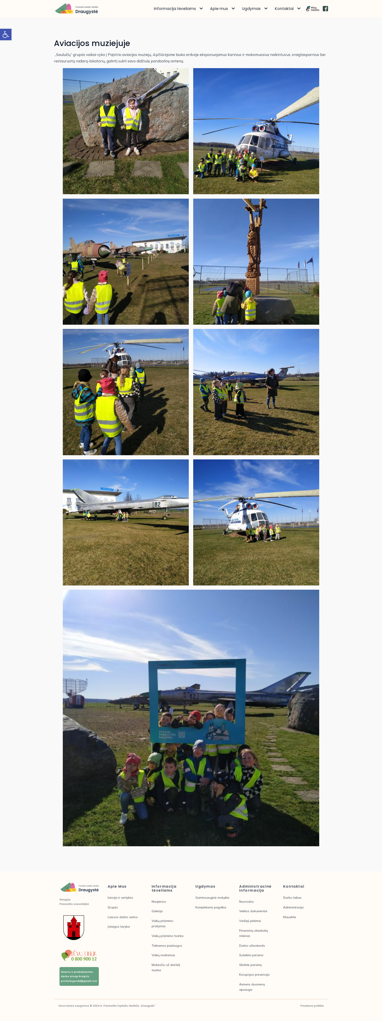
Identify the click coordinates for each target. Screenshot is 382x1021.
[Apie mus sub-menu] (234, 8)
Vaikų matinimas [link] (163, 955)
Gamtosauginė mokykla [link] (212, 898)
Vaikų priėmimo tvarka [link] (167, 936)
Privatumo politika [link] (312, 1005)
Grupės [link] (113, 907)
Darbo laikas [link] (292, 898)
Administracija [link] (293, 907)
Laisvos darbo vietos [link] (123, 917)
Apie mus (219, 8)
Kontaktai (284, 8)
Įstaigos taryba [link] (119, 927)
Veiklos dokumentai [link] (253, 911)
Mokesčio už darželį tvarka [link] (166, 967)
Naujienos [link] (159, 902)
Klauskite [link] (289, 917)
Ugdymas (251, 8)
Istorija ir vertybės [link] (120, 898)
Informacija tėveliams (175, 8)
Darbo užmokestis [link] (252, 946)
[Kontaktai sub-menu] (299, 8)
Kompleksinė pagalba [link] (210, 907)
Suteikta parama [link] (251, 955)
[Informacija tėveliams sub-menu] (202, 8)
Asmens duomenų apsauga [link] (252, 987)
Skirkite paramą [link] (250, 965)
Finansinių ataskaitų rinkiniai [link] (253, 933)
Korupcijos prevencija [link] (254, 975)
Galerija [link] (157, 911)
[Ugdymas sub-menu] (266, 8)
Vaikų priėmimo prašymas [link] (162, 923)
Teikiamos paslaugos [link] (167, 946)
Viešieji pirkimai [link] (250, 921)
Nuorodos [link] (246, 902)
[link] (5, 34)
